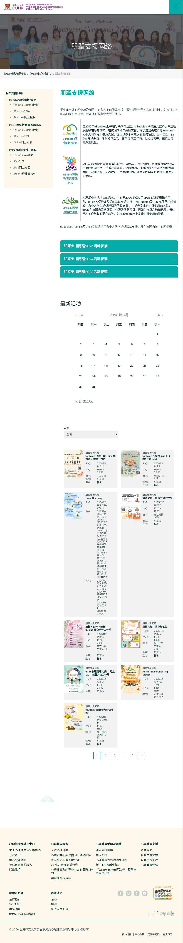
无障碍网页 (153, 934)
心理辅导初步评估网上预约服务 (71, 855)
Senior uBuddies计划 (26, 104)
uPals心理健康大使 (24, 174)
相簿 (54, 904)
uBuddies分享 (21, 111)
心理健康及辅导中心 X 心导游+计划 (72, 871)
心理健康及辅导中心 (15, 73)
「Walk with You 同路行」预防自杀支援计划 (116, 871)
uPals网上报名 (21, 167)
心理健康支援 (149, 844)
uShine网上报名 (22, 142)
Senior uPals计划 (23, 155)
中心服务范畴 (17, 860)
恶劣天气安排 (59, 909)
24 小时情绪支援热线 (64, 865)
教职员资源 (16, 893)
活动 (54, 899)
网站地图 (127, 934)
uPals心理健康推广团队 (22, 150)
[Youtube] (145, 893)
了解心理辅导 (59, 850)
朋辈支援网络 (14, 93)
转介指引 (15, 904)
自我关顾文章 (149, 855)
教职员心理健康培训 (22, 914)
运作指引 (15, 899)
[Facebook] (120, 893)
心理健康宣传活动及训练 (111, 860)
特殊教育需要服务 (20, 865)
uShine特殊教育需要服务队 (25, 125)
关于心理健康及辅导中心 (25, 850)
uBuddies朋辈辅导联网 (22, 100)
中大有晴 (101, 855)
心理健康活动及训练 (40, 73)
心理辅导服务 (59, 844)
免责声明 (167, 934)
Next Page (142, 753)
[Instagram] (129, 893)
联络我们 (15, 869)
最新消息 (56, 893)
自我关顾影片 (149, 860)
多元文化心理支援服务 (65, 860)
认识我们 (15, 855)
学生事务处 (44, 929)
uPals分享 (19, 161)
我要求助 (146, 850)
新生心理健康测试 (107, 865)
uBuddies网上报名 (24, 117)
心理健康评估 (149, 865)
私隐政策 (139, 934)
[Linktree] (137, 893)
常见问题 (15, 909)
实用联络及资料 (61, 878)
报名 (99, 482)
